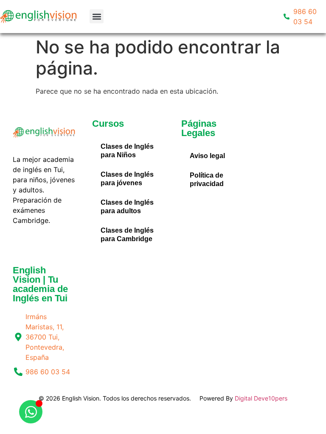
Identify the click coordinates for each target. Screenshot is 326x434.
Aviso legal (207, 155)
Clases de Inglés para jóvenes (127, 178)
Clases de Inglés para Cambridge (127, 234)
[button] (97, 16)
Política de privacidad (207, 179)
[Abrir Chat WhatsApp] (30, 411)
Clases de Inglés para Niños (127, 151)
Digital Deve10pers (261, 398)
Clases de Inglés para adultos (127, 206)
